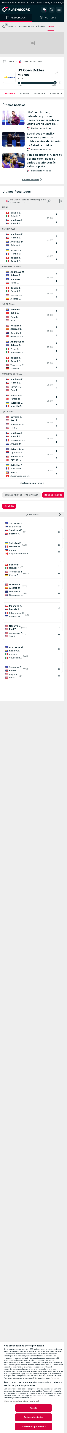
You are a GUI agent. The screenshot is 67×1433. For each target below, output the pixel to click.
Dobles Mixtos (32, 61)
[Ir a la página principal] (18, 9)
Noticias (39, 93)
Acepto (33, 1408)
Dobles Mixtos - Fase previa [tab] (21, 495)
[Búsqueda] (52, 10)
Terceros (54, 1378)
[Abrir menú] (59, 10)
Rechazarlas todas (33, 1417)
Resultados (57, 93)
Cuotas (24, 93)
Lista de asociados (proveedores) (21, 1401)
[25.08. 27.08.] (39, 83)
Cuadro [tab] (9, 506)
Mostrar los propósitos (33, 1426)
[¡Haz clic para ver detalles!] (32, 218)
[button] (60, 83)
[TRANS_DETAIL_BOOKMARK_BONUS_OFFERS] (44, 10)
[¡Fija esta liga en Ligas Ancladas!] (56, 72)
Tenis (10, 61)
